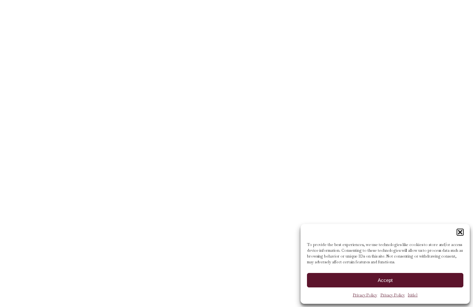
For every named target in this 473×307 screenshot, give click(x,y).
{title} (412, 295)
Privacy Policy (365, 295)
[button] (460, 232)
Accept (385, 280)
